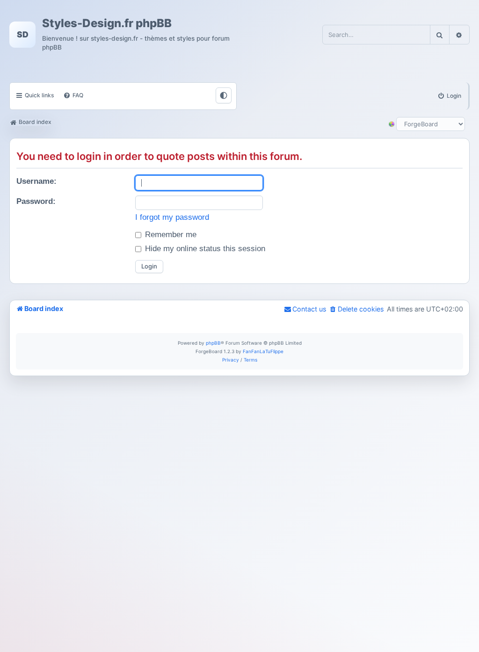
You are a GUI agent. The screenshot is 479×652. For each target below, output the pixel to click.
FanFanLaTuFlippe (263, 351)
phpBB (213, 343)
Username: (36, 181)
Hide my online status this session (204, 248)
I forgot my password (172, 217)
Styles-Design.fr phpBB (107, 23)
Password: (36, 201)
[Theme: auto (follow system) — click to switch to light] (224, 95)
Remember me (169, 234)
